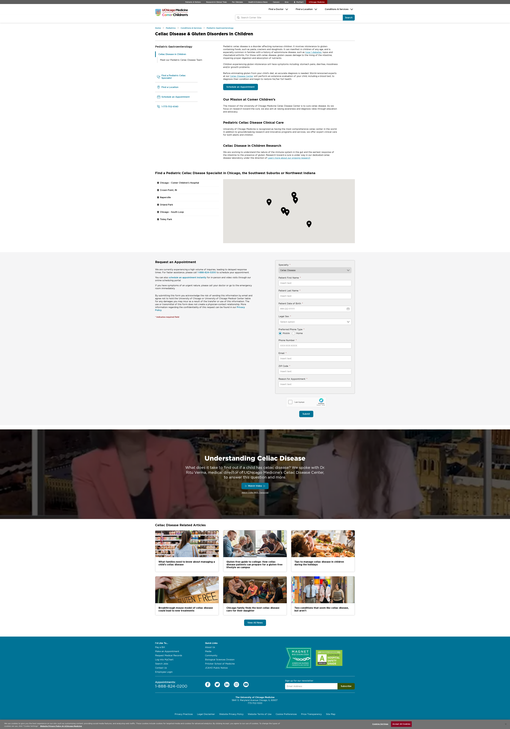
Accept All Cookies (401, 724)
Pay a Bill (160, 647)
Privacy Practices (184, 714)
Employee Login (164, 672)
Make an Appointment (167, 651)
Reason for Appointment (292, 379)
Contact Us (161, 668)
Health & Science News (258, 2)
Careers (276, 2)
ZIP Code (283, 366)
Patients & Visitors (193, 2)
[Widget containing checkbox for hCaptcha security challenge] (306, 402)
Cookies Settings (380, 724)
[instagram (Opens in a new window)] (236, 684)
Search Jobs (161, 663)
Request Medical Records (168, 655)
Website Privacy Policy (231, 714)
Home (299, 333)
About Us (210, 647)
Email (281, 353)
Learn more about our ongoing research (289, 158)
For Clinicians (237, 2)
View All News (255, 622)
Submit (306, 414)
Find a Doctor (276, 9)
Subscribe (346, 686)
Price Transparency (311, 714)
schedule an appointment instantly (187, 277)
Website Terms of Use (259, 714)
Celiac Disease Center (241, 76)
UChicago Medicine (317, 2)
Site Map (330, 714)
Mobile (286, 333)
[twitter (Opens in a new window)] (217, 684)
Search (348, 17)
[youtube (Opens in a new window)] (246, 684)
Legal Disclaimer (206, 714)
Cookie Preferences (286, 714)
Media (208, 651)
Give (286, 2)
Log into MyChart (164, 659)
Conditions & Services (336, 9)
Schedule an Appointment (240, 87)
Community (211, 655)
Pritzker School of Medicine (220, 663)
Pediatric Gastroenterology (173, 46)
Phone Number (287, 340)
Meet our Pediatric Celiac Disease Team (181, 60)
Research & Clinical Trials (216, 2)
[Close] (506, 724)
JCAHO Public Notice (216, 668)
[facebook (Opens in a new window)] (207, 684)
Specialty (283, 265)
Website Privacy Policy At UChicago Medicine (61, 726)
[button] (295, 200)
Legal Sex (284, 316)
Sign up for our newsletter (299, 680)
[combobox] (280, 322)
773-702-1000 (255, 703)
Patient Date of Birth (290, 303)
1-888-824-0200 (207, 272)
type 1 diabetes (313, 52)
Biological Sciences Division (219, 659)
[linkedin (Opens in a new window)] (227, 684)
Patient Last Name (288, 290)
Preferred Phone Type (290, 329)
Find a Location (304, 9)
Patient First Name (289, 278)
